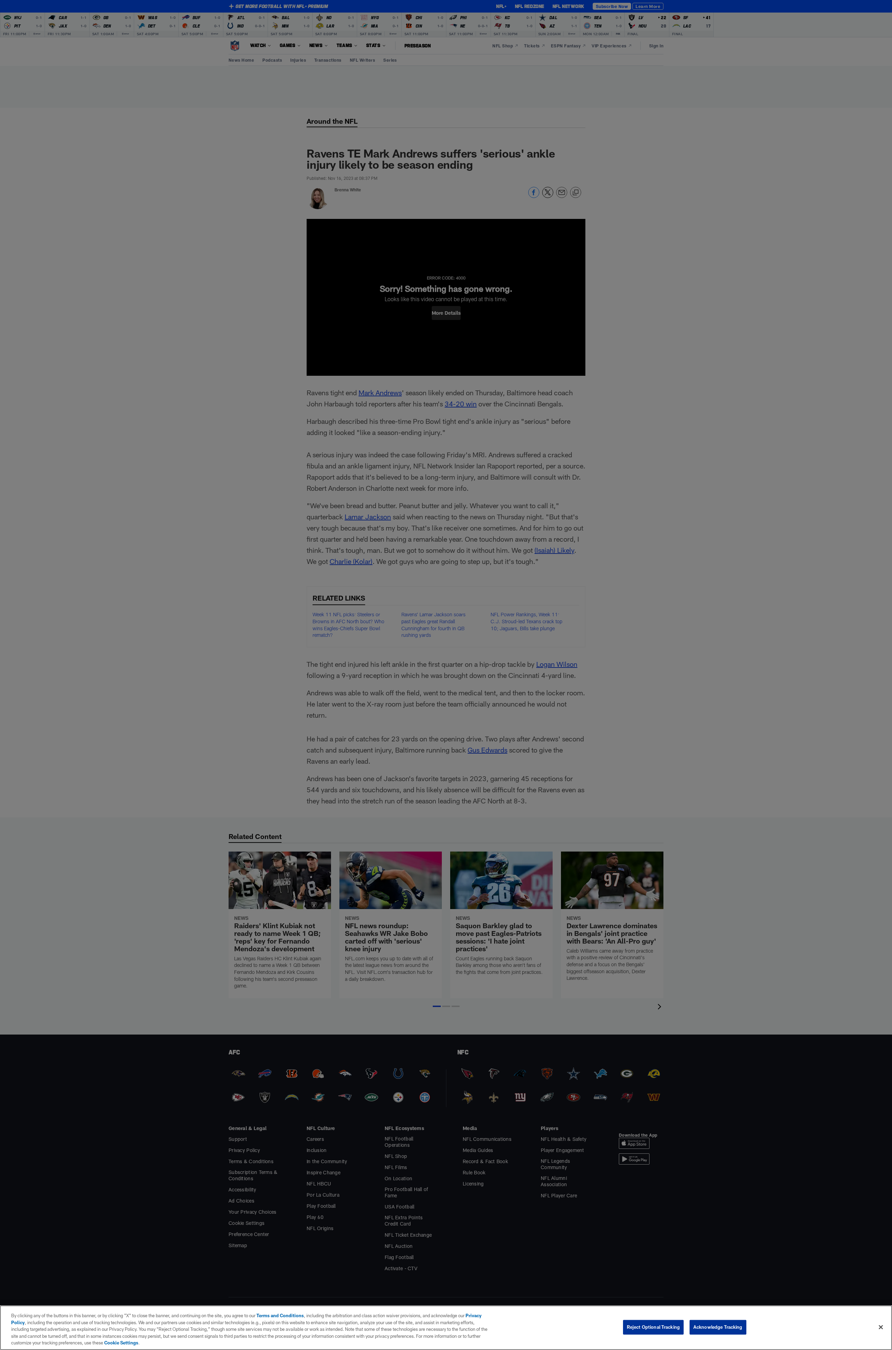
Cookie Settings (121, 1342)
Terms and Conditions (280, 1315)
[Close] (881, 1327)
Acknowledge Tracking (718, 1327)
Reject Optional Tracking (653, 1327)
